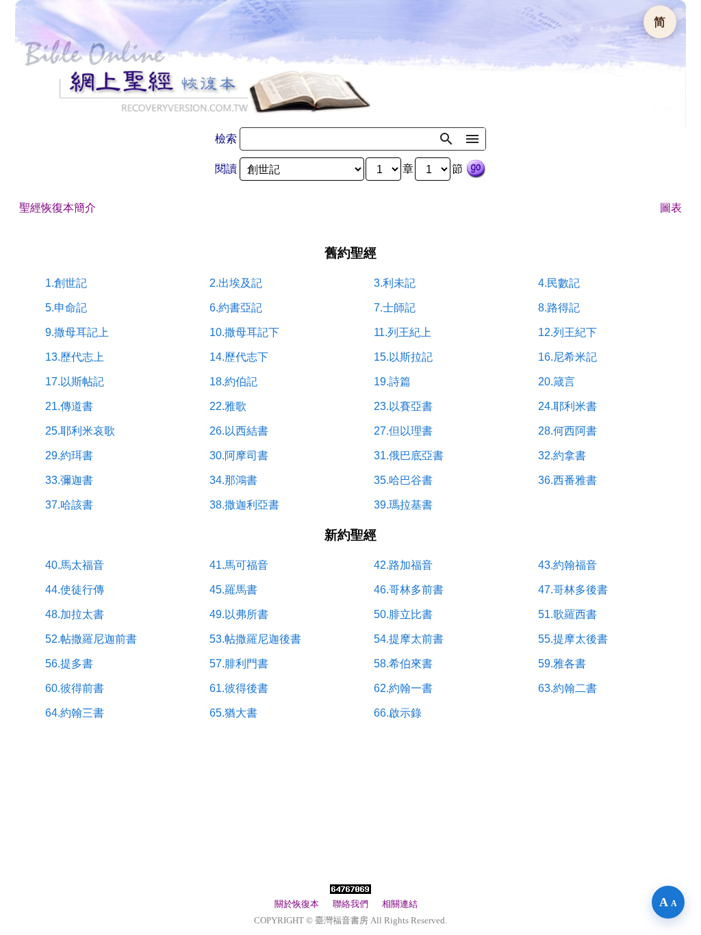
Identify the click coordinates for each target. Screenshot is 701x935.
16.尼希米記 (567, 357)
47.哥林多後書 (573, 589)
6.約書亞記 (235, 307)
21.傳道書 (69, 406)
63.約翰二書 (567, 688)
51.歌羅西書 (567, 614)
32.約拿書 (562, 455)
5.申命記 (66, 307)
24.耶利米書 (567, 406)
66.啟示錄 (398, 713)
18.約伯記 (233, 381)
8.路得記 (559, 307)
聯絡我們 (350, 904)
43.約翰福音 (567, 565)
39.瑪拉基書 (403, 505)
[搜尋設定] (472, 139)
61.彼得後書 (238, 688)
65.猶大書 (233, 713)
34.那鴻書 (233, 480)
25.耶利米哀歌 (80, 431)
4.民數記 (559, 283)
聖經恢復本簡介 (57, 208)
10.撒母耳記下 (244, 332)
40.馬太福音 (74, 565)
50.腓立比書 (403, 614)
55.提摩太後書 (573, 639)
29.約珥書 (69, 455)
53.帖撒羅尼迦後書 (255, 639)
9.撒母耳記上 (77, 332)
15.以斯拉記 (403, 357)
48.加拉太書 (74, 614)
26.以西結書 (238, 431)
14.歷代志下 (238, 357)
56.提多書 (69, 663)
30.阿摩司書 (238, 455)
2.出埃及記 (235, 283)
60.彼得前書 (74, 688)
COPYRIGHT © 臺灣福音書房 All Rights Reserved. (350, 920)
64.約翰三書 (74, 713)
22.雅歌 (227, 406)
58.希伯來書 (403, 663)
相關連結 (400, 904)
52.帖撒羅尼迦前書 (91, 639)
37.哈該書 (69, 505)
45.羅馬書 (233, 589)
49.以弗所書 (238, 614)
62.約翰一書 (403, 688)
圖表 (671, 208)
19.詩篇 (392, 381)
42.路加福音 (403, 565)
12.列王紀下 (567, 332)
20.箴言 (556, 381)
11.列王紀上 (402, 332)
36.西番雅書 (567, 480)
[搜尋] (446, 139)
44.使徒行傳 (74, 589)
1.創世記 (66, 283)
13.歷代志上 (74, 357)
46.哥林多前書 (409, 589)
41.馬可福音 (238, 565)
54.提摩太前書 (409, 639)
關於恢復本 (297, 904)
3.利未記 (395, 283)
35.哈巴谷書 (403, 480)
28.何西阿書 (567, 431)
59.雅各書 (562, 663)
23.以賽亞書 (403, 406)
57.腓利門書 (238, 663)
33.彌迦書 (69, 480)
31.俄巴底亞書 (409, 455)
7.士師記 (395, 307)
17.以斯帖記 (74, 381)
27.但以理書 (403, 431)
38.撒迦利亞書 (244, 505)
